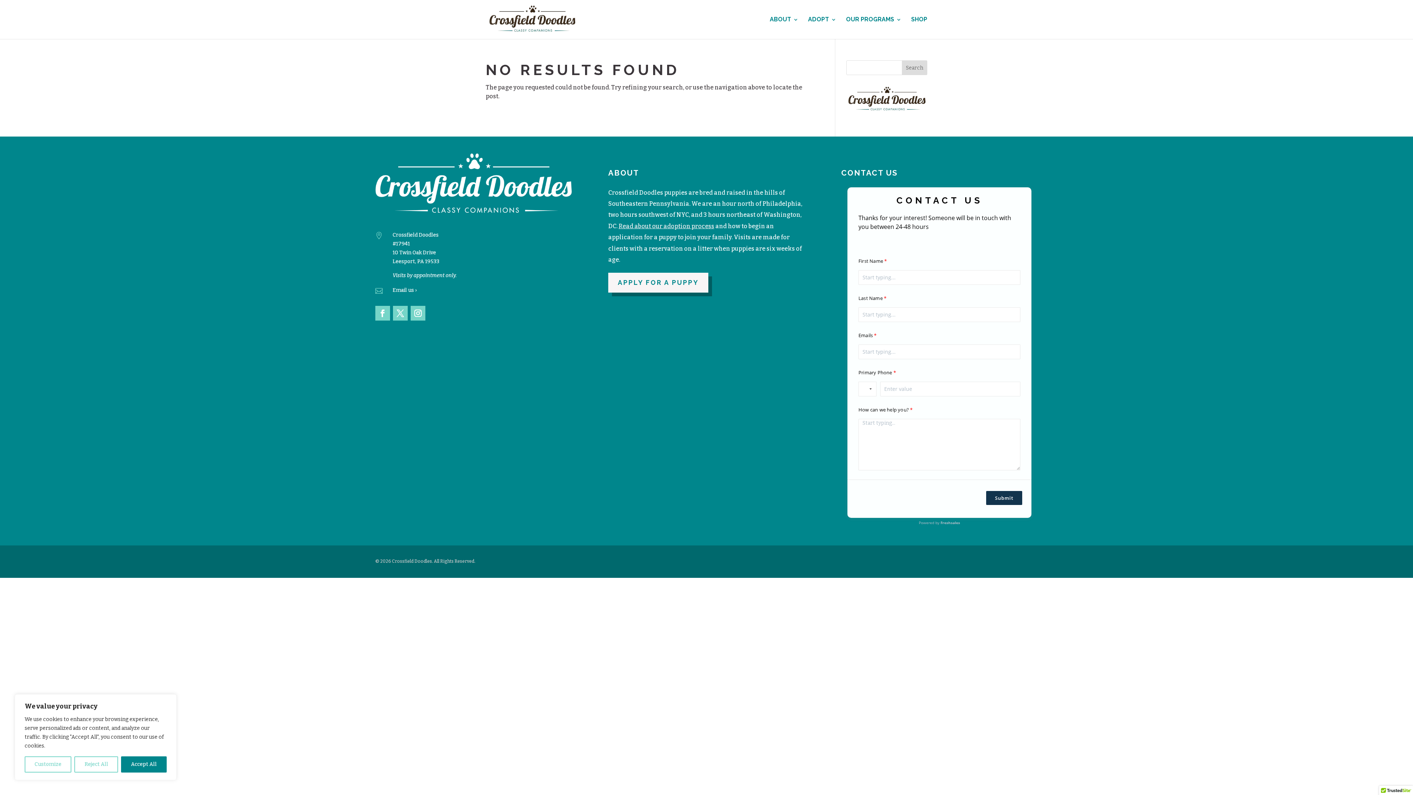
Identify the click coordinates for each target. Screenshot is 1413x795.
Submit (1004, 498)
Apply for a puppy (658, 282)
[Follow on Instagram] (418, 313)
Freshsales (950, 522)
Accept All (144, 764)
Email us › (405, 290)
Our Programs (870, 20)
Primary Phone (875, 372)
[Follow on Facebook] (382, 313)
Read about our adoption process (666, 226)
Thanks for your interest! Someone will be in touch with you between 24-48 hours (934, 222)
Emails (865, 335)
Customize (48, 764)
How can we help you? (883, 409)
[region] (96, 737)
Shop (919, 20)
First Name (870, 261)
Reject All (96, 764)
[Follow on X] (400, 313)
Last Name (870, 298)
